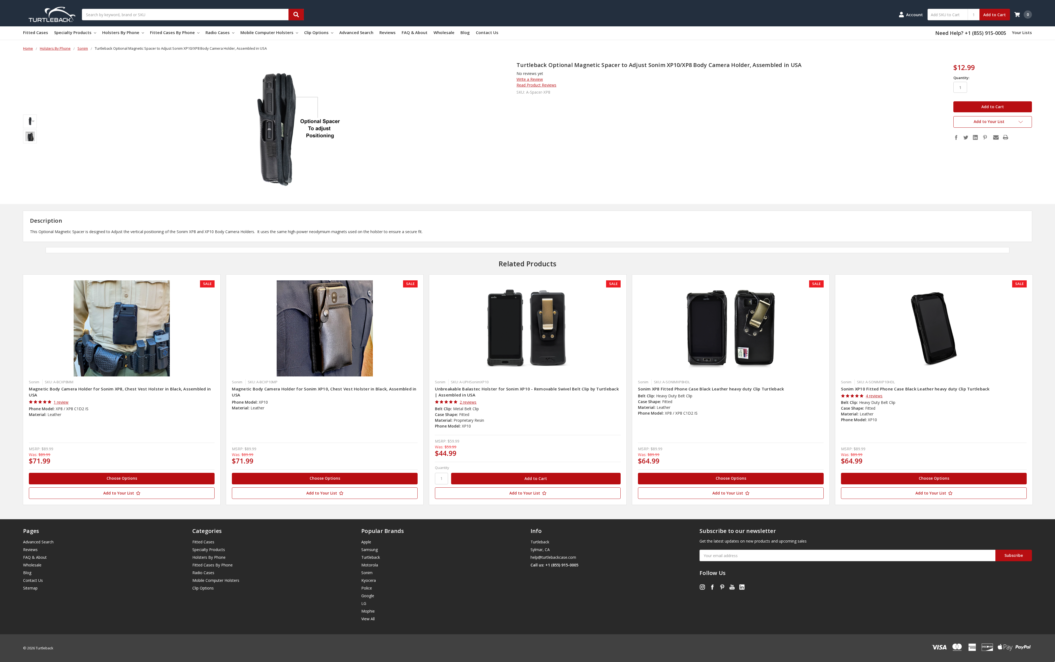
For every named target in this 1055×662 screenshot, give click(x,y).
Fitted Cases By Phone (173, 32)
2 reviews (468, 402)
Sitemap (30, 588)
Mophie (368, 611)
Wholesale (444, 32)
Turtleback (370, 557)
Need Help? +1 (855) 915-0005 (970, 33)
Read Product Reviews (536, 85)
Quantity (442, 467)
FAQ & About (414, 32)
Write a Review (530, 79)
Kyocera (368, 580)
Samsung (369, 549)
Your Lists (1022, 32)
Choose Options (122, 478)
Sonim (367, 572)
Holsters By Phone (121, 32)
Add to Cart (994, 14)
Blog (465, 32)
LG (363, 603)
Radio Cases (218, 32)
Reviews (387, 32)
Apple (366, 541)
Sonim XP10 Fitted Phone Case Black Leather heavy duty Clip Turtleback (915, 389)
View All (368, 618)
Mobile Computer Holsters (267, 32)
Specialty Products (73, 32)
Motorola (369, 565)
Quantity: (961, 77)
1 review (61, 402)
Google (367, 595)
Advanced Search (356, 32)
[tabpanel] (121, 389)
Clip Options (317, 32)
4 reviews (874, 395)
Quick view (121, 328)
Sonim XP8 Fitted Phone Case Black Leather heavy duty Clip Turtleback (711, 389)
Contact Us (487, 32)
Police (366, 588)
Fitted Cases (35, 32)
